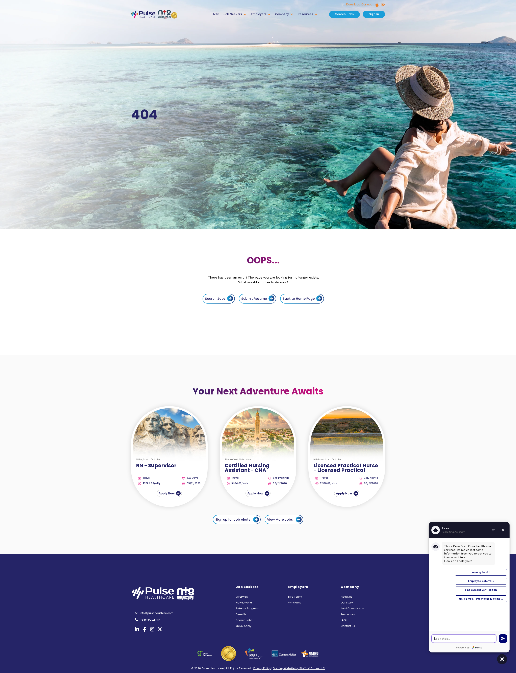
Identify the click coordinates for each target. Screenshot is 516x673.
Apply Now (167, 493)
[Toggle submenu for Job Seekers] (244, 14)
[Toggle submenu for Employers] (269, 14)
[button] (237, 519)
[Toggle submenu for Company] (291, 14)
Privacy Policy (262, 668)
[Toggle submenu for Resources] (316, 14)
